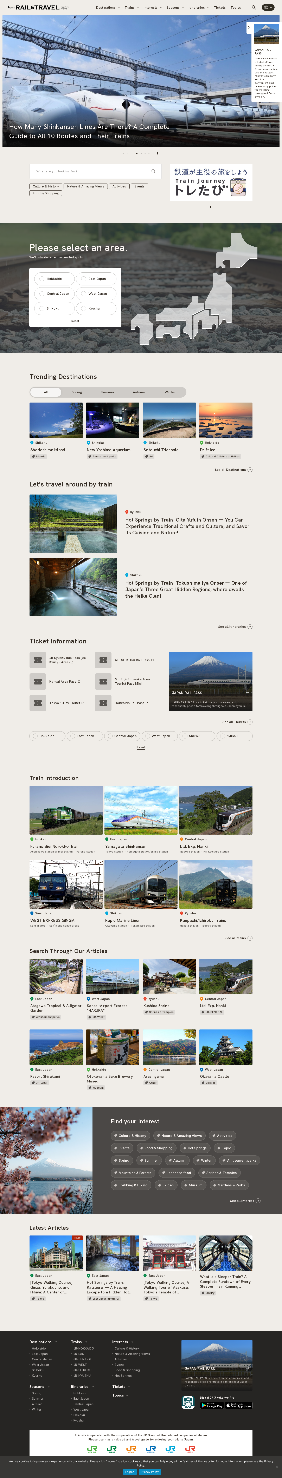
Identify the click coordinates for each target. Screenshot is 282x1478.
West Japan (98, 293)
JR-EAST (79, 1354)
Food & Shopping (46, 193)
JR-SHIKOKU (82, 1370)
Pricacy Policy (150, 1471)
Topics (236, 7)
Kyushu (94, 308)
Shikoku (53, 308)
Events (139, 186)
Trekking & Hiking (133, 1185)
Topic (226, 1148)
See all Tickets (234, 722)
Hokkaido (54, 279)
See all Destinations (230, 470)
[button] (124, 153)
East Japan (97, 279)
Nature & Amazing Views (85, 186)
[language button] (268, 7)
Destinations (106, 7)
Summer (108, 392)
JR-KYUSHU (82, 1375)
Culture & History (46, 186)
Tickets (220, 7)
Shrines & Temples (221, 1173)
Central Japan (58, 293)
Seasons (173, 7)
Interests (151, 7)
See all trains (235, 938)
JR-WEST (80, 1364)
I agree (130, 1471)
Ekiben (168, 1185)
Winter (170, 392)
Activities (119, 186)
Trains (130, 7)
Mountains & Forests (135, 1173)
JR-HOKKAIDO (83, 1348)
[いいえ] (277, 1467)
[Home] (38, 7)
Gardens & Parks (231, 1185)
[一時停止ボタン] (157, 153)
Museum (196, 1185)
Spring (77, 392)
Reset (75, 321)
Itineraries (197, 7)
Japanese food (179, 1173)
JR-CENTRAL (82, 1359)
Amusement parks (241, 1160)
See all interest (242, 1201)
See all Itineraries (232, 626)
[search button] (253, 7)
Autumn (139, 392)
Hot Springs (197, 1148)
